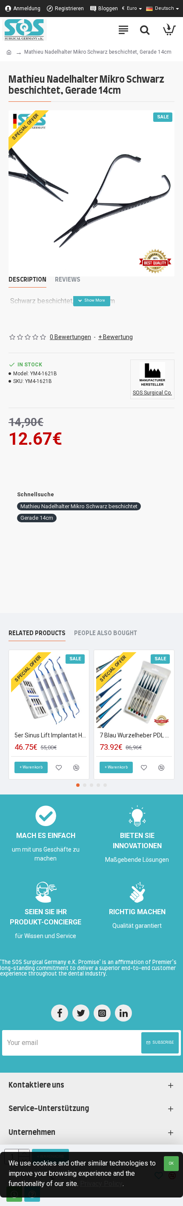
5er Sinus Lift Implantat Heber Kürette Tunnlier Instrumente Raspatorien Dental (50, 735)
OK (171, 1163)
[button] (78, 785)
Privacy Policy (101, 1184)
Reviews (67, 280)
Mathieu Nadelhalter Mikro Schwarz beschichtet (78, 506)
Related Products (37, 633)
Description (27, 280)
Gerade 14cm (36, 518)
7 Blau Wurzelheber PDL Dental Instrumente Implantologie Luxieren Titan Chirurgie (136, 735)
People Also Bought (105, 633)
